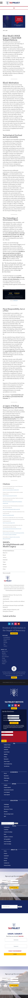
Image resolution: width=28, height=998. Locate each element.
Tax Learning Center (8, 814)
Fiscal (5, 773)
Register (21, 936)
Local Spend (7, 792)
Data (5, 834)
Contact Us (6, 863)
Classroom (6, 806)
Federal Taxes (7, 744)
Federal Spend (7, 787)
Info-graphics (7, 839)
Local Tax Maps (7, 841)
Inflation (6, 749)
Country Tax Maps (8, 832)
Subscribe (14, 633)
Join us (4, 557)
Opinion (6, 754)
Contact (5, 566)
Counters (6, 829)
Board (4, 555)
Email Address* (5, 720)
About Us (5, 552)
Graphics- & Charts (8, 836)
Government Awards (9, 789)
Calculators (7, 827)
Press (4, 569)
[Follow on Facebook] (12, 624)
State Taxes (7, 761)
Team (4, 562)
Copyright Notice (22, 682)
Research (6, 759)
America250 (6, 599)
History (5, 811)
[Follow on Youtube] (18, 624)
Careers (6, 858)
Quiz (5, 816)
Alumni (4, 564)
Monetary (6, 775)
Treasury (6, 780)
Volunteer (5, 559)
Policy (5, 756)
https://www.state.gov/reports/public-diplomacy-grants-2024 (11, 509)
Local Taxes (7, 752)
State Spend (7, 794)
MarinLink (7, 587)
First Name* (5, 715)
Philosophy (6, 778)
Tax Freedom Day (8, 763)
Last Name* (5, 718)
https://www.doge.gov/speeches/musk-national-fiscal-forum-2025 (12, 528)
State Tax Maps (7, 843)
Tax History (6, 766)
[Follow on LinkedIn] (9, 624)
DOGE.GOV (15, 300)
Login (4, 741)
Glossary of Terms (8, 809)
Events (5, 853)
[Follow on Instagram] (15, 624)
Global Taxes (7, 747)
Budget (5, 785)
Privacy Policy (16, 682)
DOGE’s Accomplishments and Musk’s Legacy (13, 544)
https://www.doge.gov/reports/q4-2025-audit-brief (10, 495)
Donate (14, 677)
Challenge (6, 804)
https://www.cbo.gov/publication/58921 (8, 515)
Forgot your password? (7, 737)
